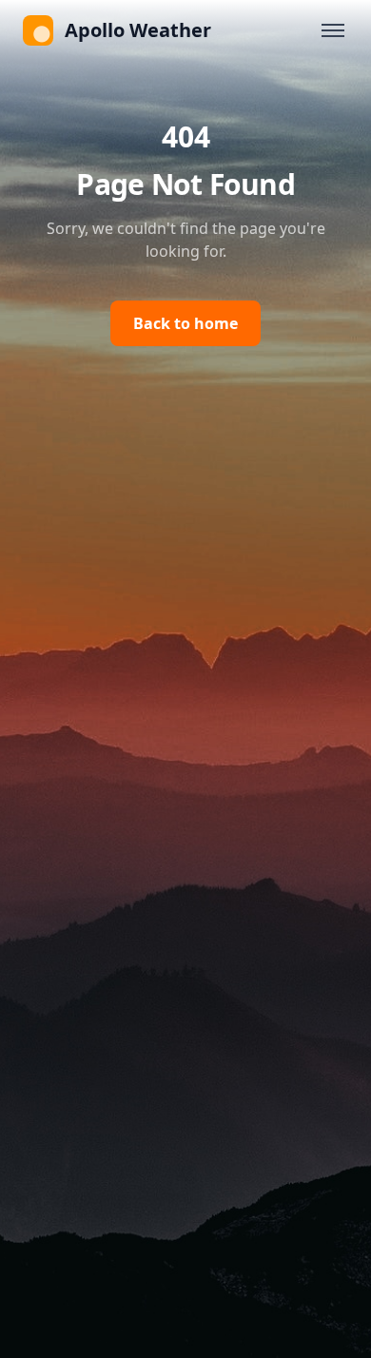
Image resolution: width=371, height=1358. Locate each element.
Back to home (185, 323)
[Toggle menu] (333, 30)
